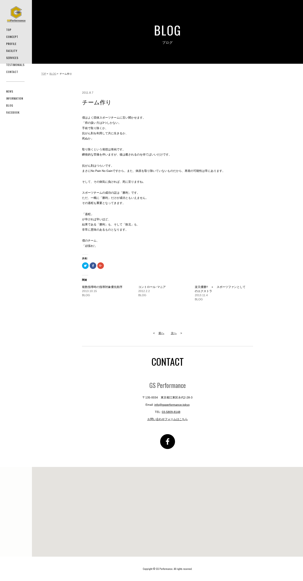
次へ (174, 333)
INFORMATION (14, 98)
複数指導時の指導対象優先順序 (102, 287)
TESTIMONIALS (15, 64)
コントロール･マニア (152, 287)
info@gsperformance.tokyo (172, 404)
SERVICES (12, 57)
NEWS (9, 91)
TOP (8, 29)
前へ (161, 333)
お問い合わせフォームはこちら (167, 419)
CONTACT (12, 72)
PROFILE (11, 43)
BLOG (9, 105)
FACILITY (11, 50)
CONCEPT (12, 36)
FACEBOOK (13, 112)
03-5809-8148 (171, 412)
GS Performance (16, 14)
